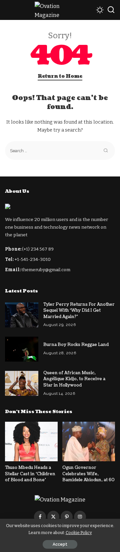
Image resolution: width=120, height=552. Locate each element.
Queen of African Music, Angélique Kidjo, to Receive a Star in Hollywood (74, 379)
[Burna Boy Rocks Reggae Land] (21, 349)
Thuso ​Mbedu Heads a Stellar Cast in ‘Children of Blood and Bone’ (30, 474)
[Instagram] (80, 517)
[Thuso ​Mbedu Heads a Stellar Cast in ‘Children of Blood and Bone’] (31, 441)
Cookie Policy (79, 532)
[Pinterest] (67, 517)
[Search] (111, 10)
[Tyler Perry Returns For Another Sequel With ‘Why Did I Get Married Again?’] (21, 314)
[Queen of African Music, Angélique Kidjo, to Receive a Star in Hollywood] (21, 383)
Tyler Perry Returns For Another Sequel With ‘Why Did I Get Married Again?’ (79, 310)
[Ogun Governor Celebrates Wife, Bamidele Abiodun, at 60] (88, 441)
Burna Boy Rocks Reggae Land (76, 345)
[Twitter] (53, 517)
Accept (60, 544)
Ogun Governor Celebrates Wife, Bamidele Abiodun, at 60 (88, 474)
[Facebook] (40, 517)
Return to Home (60, 76)
